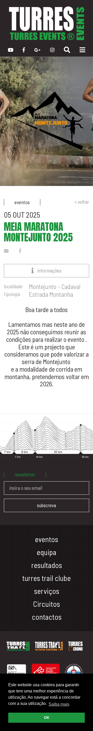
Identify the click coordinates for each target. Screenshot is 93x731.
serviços (46, 590)
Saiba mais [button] (59, 704)
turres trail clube (46, 577)
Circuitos (46, 603)
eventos (46, 539)
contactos (46, 616)
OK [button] (46, 717)
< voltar (81, 202)
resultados (46, 565)
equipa (46, 552)
